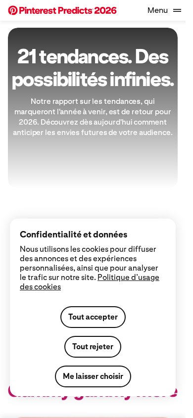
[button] (62, 10)
